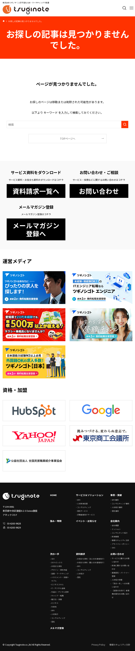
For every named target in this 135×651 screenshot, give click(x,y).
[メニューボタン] (131, 8)
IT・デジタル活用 (58, 588)
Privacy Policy (98, 644)
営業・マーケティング (60, 573)
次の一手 (54, 554)
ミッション (116, 529)
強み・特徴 (56, 521)
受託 (53, 621)
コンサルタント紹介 (120, 533)
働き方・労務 (56, 599)
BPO (79, 500)
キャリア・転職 (57, 595)
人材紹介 (54, 614)
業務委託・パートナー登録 (120, 574)
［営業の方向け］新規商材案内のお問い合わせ (120, 593)
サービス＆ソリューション (89, 495)
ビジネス (54, 603)
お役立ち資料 (56, 566)
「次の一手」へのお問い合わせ (120, 585)
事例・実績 (116, 495)
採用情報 (115, 536)
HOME (53, 495)
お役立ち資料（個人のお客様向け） (91, 562)
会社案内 (115, 521)
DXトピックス (56, 562)
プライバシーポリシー (120, 544)
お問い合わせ (117, 554)
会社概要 (115, 525)
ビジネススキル (57, 584)
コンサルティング (84, 507)
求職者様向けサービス (86, 514)
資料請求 (80, 554)
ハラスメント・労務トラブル (60, 579)
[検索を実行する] (124, 124)
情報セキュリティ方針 (120, 540)
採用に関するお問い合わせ (120, 567)
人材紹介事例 (117, 507)
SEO (53, 559)
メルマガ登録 (57, 628)
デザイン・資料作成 (59, 570)
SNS (113, 547)
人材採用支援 (82, 503)
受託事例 (115, 511)
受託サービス (82, 511)
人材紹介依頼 (117, 580)
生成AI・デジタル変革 (60, 592)
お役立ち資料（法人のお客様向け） (91, 559)
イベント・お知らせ (86, 521)
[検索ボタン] (124, 8)
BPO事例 (115, 500)
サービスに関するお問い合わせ (120, 560)
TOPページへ (67, 138)
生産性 (54, 607)
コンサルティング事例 (120, 503)
